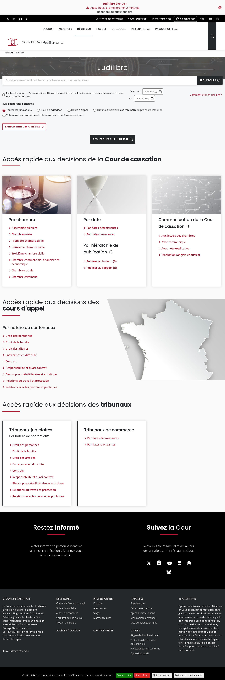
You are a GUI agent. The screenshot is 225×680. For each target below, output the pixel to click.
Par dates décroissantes (102, 228)
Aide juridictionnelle (67, 613)
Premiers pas (138, 603)
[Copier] (13, 18)
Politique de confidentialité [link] (189, 675)
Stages (96, 613)
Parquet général (166, 29)
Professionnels (103, 598)
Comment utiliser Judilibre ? (206, 94)
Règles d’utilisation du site (145, 635)
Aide (202, 18)
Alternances (99, 608)
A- (27, 19)
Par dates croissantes (100, 234)
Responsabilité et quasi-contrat (26, 368)
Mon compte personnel (143, 618)
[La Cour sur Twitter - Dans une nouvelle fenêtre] (149, 563)
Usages (135, 630)
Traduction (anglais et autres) (180, 255)
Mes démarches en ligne (144, 622)
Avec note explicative (175, 248)
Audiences (65, 29)
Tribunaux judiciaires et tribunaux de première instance (130, 110)
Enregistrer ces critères (22, 126)
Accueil (9, 52)
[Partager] (7, 19)
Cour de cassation (51, 110)
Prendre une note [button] (161, 18)
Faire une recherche (141, 608)
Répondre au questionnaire (114, 12)
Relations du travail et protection (27, 380)
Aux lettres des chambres (178, 235)
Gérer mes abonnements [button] (109, 18)
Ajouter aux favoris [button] (138, 18)
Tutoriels (137, 598)
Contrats (11, 361)
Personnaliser (163, 675)
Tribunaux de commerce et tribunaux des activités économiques (45, 115)
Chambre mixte (22, 234)
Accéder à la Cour (68, 630)
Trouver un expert (66, 622)
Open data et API (140, 653)
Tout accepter (124, 675)
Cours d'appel (79, 110)
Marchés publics (102, 618)
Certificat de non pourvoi (69, 618)
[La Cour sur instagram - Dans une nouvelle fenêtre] (189, 563)
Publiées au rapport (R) (101, 267)
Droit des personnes (19, 336)
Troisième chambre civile (28, 253)
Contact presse (103, 630)
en (217, 18)
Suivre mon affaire (66, 608)
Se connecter (187, 18)
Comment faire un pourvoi (70, 603)
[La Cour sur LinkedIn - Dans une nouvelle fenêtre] (179, 563)
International (140, 29)
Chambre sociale (22, 270)
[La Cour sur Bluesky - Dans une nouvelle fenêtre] (169, 572)
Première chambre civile (28, 240)
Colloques (119, 29)
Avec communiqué (173, 242)
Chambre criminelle (24, 277)
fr (210, 18)
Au (130, 98)
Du (138, 91)
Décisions (84, 29)
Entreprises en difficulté (21, 355)
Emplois (97, 603)
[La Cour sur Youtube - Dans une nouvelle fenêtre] (169, 563)
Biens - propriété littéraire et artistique (31, 374)
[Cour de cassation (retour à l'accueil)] (29, 42)
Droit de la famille (17, 342)
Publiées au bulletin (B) (101, 261)
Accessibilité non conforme (145, 648)
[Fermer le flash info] (220, 8)
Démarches (63, 598)
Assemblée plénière (24, 228)
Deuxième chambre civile (28, 247)
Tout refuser (142, 675)
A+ (20, 19)
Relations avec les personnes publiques (31, 387)
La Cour (48, 29)
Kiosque (101, 29)
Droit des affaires (17, 348)
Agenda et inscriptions (143, 613)
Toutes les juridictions (19, 110)
